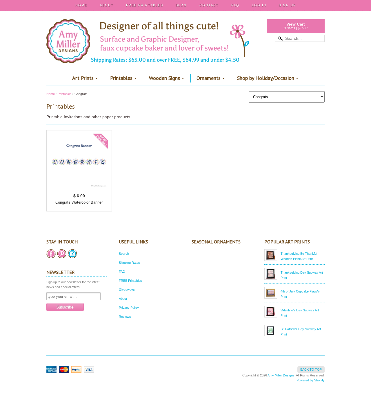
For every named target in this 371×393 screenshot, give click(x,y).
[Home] (147, 54)
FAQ (235, 5)
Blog (181, 5)
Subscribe (65, 307)
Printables (121, 78)
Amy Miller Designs (281, 375)
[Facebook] (51, 253)
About (107, 5)
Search (124, 253)
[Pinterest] (61, 253)
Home (81, 5)
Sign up (287, 5)
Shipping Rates (129, 262)
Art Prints (83, 78)
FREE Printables (144, 5)
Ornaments (209, 78)
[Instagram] (72, 253)
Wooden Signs (164, 78)
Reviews (125, 316)
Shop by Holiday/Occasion (265, 78)
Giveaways (127, 289)
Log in (259, 5)
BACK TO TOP (311, 369)
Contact (209, 5)
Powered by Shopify (311, 380)
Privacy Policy (129, 307)
